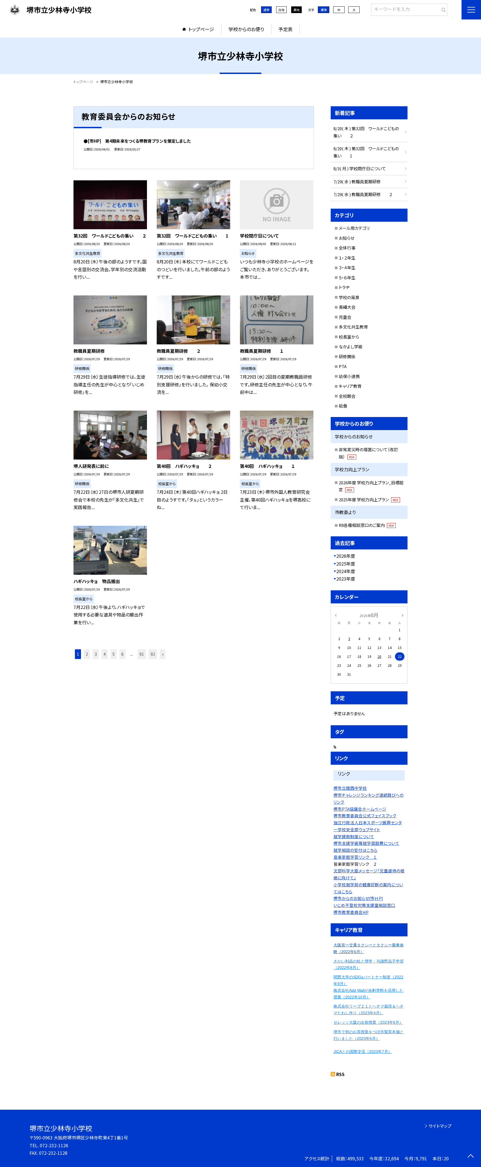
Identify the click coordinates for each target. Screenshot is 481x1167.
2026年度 (345, 555)
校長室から (349, 337)
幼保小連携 (349, 376)
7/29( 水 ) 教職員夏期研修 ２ (362, 194)
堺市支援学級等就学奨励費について (366, 843)
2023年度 (345, 578)
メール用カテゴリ (354, 228)
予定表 (285, 29)
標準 (324, 10)
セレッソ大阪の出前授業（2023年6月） (368, 1022)
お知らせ (346, 238)
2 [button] (87, 654)
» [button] (163, 654)
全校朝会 (347, 396)
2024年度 (345, 571)
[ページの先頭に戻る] (470, 1156)
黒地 (296, 10)
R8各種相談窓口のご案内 (366, 525)
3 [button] (96, 654)
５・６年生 (347, 277)
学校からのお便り (246, 29)
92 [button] (153, 654)
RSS (340, 1074)
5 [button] (113, 654)
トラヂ (344, 287)
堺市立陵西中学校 (350, 788)
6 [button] (122, 654)
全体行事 (347, 248)
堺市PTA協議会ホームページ (359, 809)
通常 (266, 10)
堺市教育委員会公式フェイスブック (364, 815)
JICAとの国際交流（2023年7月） (362, 1051)
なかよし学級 (350, 346)
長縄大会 (347, 307)
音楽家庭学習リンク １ (355, 857)
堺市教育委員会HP (351, 912)
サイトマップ (439, 1125)
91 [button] (141, 654)
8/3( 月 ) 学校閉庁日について (359, 168)
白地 (281, 10)
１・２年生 (347, 258)
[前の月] (336, 614)
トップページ (201, 29)
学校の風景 (349, 297)
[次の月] (402, 614)
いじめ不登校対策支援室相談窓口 (364, 905)
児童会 (345, 317)
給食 (343, 406)
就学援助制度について (353, 836)
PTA (343, 366)
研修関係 (347, 356)
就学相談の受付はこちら (355, 850)
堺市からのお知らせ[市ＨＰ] (358, 898)
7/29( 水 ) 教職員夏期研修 (357, 181)
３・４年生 (347, 267)
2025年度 (345, 563)
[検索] (442, 9)
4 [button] (105, 654)
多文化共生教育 (353, 327)
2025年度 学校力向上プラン (368, 499)
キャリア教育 (350, 386)
